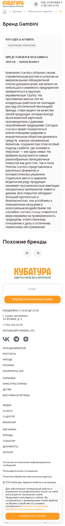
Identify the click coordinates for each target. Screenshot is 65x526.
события (9, 441)
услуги (7, 411)
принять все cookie (32, 516)
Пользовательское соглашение (20, 471)
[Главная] (4, 11)
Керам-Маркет (29, 62)
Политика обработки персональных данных (27, 476)
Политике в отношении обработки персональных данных (27, 507)
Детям (7, 389)
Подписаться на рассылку (32, 299)
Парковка (9, 378)
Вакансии (9, 422)
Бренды (17, 11)
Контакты (9, 354)
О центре (9, 416)
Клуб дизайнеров (14, 348)
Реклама (8, 365)
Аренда (7, 359)
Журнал (8, 452)
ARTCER (11, 62)
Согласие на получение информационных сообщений (27, 464)
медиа (7, 405)
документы (10, 446)
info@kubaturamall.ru (18, 330)
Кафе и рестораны (15, 384)
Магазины (9, 429)
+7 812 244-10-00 (50, 5)
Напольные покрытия (40, 11)
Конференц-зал (13, 371)
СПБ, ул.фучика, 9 (51, 2)
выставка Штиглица (16, 395)
